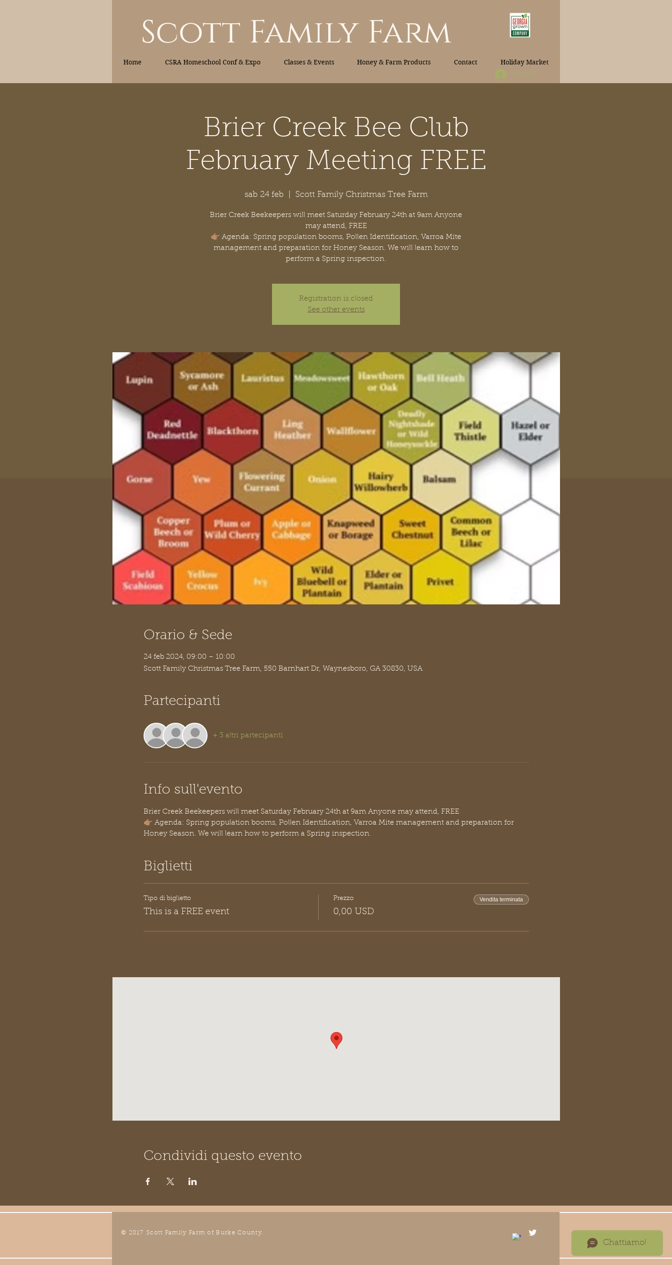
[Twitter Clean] (532, 1232)
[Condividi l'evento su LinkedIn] (192, 1181)
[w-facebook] (516, 1237)
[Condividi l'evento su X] (170, 1181)
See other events (336, 309)
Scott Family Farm (296, 32)
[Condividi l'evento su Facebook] (148, 1181)
